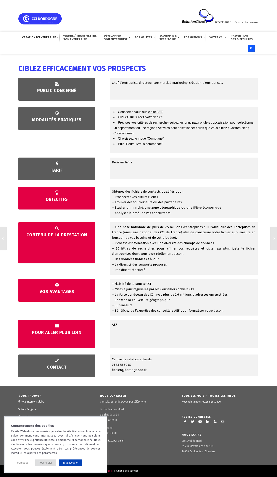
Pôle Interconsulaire (32, 401)
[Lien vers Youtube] (200, 421)
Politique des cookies (126, 470)
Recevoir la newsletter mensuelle (201, 401)
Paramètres (21, 462)
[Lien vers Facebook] (185, 421)
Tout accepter (71, 462)
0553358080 (223, 22)
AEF (114, 325)
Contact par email (114, 440)
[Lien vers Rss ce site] (215, 421)
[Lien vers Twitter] (192, 421)
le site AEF (155, 112)
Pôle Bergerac (29, 409)
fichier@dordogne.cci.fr (129, 370)
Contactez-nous (247, 22)
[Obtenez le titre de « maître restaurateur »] (3, 238)
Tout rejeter (45, 462)
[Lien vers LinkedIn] (208, 421)
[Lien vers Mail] (223, 421)
